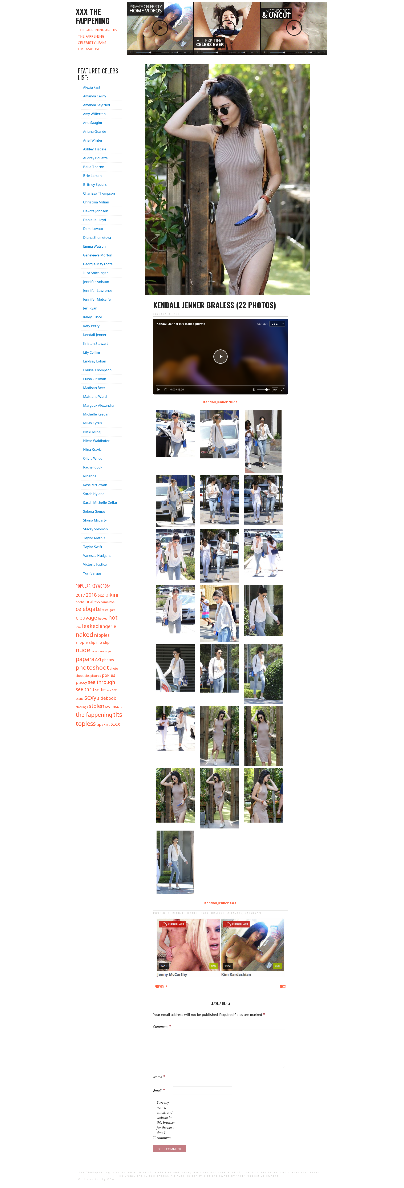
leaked (90, 626)
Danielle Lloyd (94, 220)
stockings (82, 707)
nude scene (97, 651)
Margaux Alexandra (98, 405)
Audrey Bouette (95, 158)
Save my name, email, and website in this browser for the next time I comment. (166, 1120)
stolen (96, 706)
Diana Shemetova (97, 237)
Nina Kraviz (92, 449)
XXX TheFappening (94, 1172)
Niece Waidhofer (96, 440)
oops (108, 651)
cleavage (234, 913)
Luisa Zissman (94, 379)
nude (83, 650)
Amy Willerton (94, 113)
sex (108, 690)
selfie (100, 689)
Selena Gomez (94, 511)
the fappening (94, 714)
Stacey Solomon (95, 529)
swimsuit (113, 706)
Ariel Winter (92, 140)
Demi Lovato (93, 228)
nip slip (103, 642)
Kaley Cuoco (92, 317)
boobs (80, 602)
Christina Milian (96, 202)
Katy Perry (91, 326)
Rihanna (89, 476)
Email (159, 1090)
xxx (115, 723)
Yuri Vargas (92, 573)
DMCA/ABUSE (89, 49)
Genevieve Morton (97, 255)
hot (113, 617)
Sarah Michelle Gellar (100, 502)
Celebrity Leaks (92, 42)
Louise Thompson (97, 370)
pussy (81, 682)
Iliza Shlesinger (95, 273)
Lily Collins (92, 352)
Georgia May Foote (98, 264)
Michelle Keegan (96, 414)
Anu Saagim (92, 122)
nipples (102, 635)
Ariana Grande (94, 131)
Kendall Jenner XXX (220, 903)
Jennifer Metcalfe (97, 299)
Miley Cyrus (92, 423)
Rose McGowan (95, 485)
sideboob (106, 698)
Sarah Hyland (93, 493)
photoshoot (92, 667)
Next (283, 986)
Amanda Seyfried (96, 105)
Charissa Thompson (99, 193)
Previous (160, 986)
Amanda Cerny (94, 96)
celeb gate (109, 610)
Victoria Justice (95, 564)
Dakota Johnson (95, 211)
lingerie (108, 626)
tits (117, 714)
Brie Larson (92, 175)
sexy (90, 697)
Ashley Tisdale (94, 149)
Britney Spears (95, 184)
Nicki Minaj (92, 432)
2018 (91, 595)
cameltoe (108, 602)
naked (84, 634)
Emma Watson (94, 246)
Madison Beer (94, 387)
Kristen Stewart (95, 343)
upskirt (103, 724)
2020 (101, 595)
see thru (85, 689)
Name (159, 1076)
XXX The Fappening (93, 16)
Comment (162, 1026)
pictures (95, 676)
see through (101, 682)
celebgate (88, 609)
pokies (108, 675)
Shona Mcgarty (95, 520)
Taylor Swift (92, 546)
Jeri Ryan (90, 308)
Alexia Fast (91, 87)
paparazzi (253, 913)
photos (108, 659)
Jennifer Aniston (96, 281)
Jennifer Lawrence (97, 290)
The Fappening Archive (98, 30)
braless (218, 913)
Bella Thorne (93, 167)
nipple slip (85, 642)
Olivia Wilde (92, 458)
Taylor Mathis (94, 538)
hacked (103, 618)
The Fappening (91, 36)
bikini (111, 594)
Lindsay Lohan (94, 361)
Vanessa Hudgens (97, 555)
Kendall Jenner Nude (220, 402)
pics (87, 676)
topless (86, 723)
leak (78, 627)
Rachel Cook (92, 467)
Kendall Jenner (185, 913)
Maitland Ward (95, 396)
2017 (80, 595)
